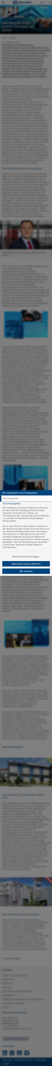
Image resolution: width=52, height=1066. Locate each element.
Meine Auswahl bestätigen (25, 556)
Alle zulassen (26, 571)
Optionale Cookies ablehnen (26, 563)
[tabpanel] (26, 530)
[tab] (26, 498)
